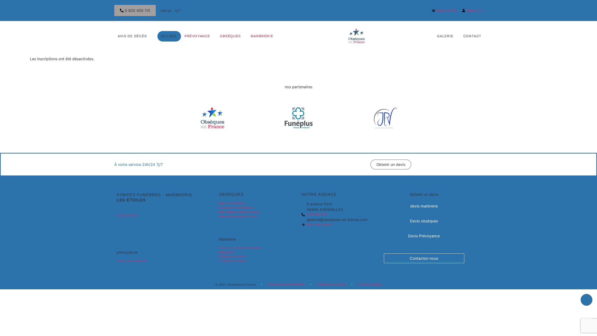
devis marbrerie (424, 206)
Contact (472, 36)
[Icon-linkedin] (120, 225)
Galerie (445, 36)
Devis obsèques (424, 221)
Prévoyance (197, 36)
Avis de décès (132, 36)
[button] (391, 164)
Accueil (169, 36)
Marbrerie (262, 36)
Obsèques (230, 36)
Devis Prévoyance (424, 236)
